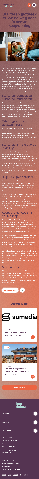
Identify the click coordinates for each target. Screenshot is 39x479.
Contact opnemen (10, 290)
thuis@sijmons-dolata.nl (10, 440)
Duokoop (16, 251)
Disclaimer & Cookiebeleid (11, 469)
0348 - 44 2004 (7, 438)
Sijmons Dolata (12, 461)
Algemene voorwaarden (10, 464)
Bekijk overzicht (19, 387)
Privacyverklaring (8, 466)
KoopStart (15, 235)
